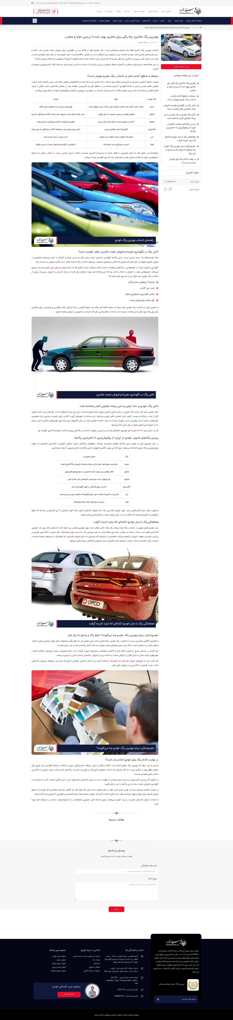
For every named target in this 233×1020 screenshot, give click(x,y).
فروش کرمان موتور (59, 963)
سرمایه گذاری (153, 11)
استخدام (127, 11)
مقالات (118, 11)
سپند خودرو (195, 27)
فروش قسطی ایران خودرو (55, 267)
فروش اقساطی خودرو (193, 21)
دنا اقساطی (138, 430)
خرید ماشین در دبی (132, 21)
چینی (155, 21)
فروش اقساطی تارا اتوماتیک (122, 661)
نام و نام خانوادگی (149, 865)
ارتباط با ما (109, 11)
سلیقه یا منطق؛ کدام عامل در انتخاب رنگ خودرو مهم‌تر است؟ (182, 98)
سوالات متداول (139, 11)
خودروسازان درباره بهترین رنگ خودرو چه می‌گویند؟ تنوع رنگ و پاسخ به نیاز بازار (180, 150)
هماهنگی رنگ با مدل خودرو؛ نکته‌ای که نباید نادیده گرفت (180, 139)
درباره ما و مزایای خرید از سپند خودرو (86, 956)
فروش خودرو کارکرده (58, 971)
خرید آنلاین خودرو (181, 66)
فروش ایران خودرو (59, 956)
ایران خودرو (179, 21)
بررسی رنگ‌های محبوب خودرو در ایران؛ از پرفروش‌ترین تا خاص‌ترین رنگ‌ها (181, 128)
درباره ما (99, 11)
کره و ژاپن (146, 21)
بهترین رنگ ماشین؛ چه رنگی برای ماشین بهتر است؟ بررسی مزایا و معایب (181, 87)
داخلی (162, 21)
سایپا (170, 21)
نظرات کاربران (192, 172)
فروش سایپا (61, 960)
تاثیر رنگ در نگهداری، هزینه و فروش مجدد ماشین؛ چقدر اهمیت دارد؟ (180, 107)
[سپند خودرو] (190, 11)
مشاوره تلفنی (166, 11)
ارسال (116, 909)
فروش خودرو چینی (59, 967)
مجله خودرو (143, 42)
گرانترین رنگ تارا (106, 510)
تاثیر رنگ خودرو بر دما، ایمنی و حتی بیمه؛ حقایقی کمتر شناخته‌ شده (180, 116)
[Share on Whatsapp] (165, 189)
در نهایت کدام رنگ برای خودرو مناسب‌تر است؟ (183, 161)
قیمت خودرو (117, 21)
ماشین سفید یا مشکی (57, 153)
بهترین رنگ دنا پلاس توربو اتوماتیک (77, 532)
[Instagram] (158, 999)
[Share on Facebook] (170, 189)
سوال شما (152, 878)
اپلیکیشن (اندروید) (89, 21)
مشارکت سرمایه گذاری (91, 971)
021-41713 (69, 994)
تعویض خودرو (105, 21)
